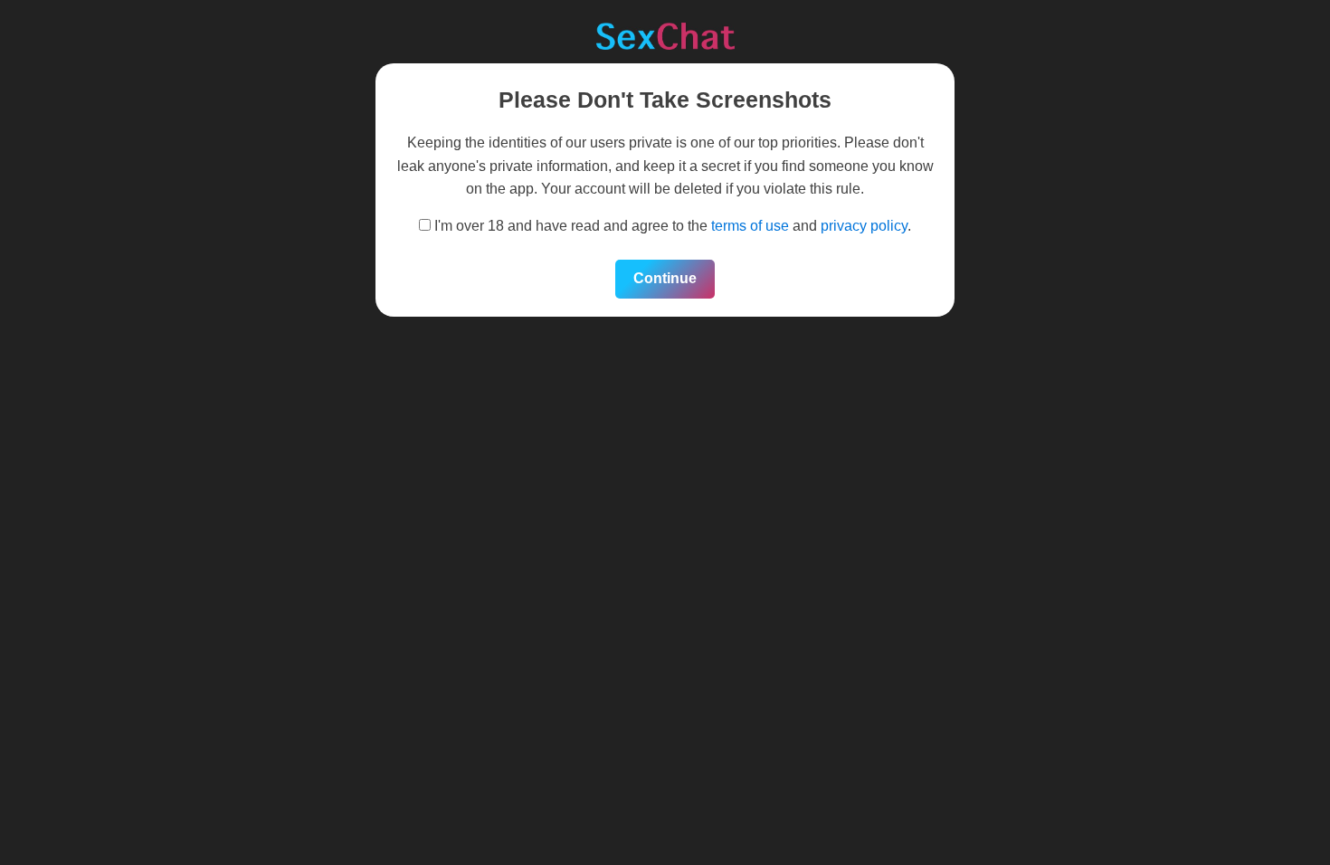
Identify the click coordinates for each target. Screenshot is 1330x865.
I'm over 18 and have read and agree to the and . (671, 225)
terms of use (750, 225)
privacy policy (864, 225)
